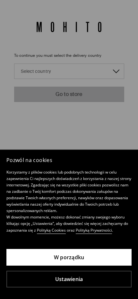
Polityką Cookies (51, 230)
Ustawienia (69, 279)
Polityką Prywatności (94, 230)
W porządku (69, 257)
